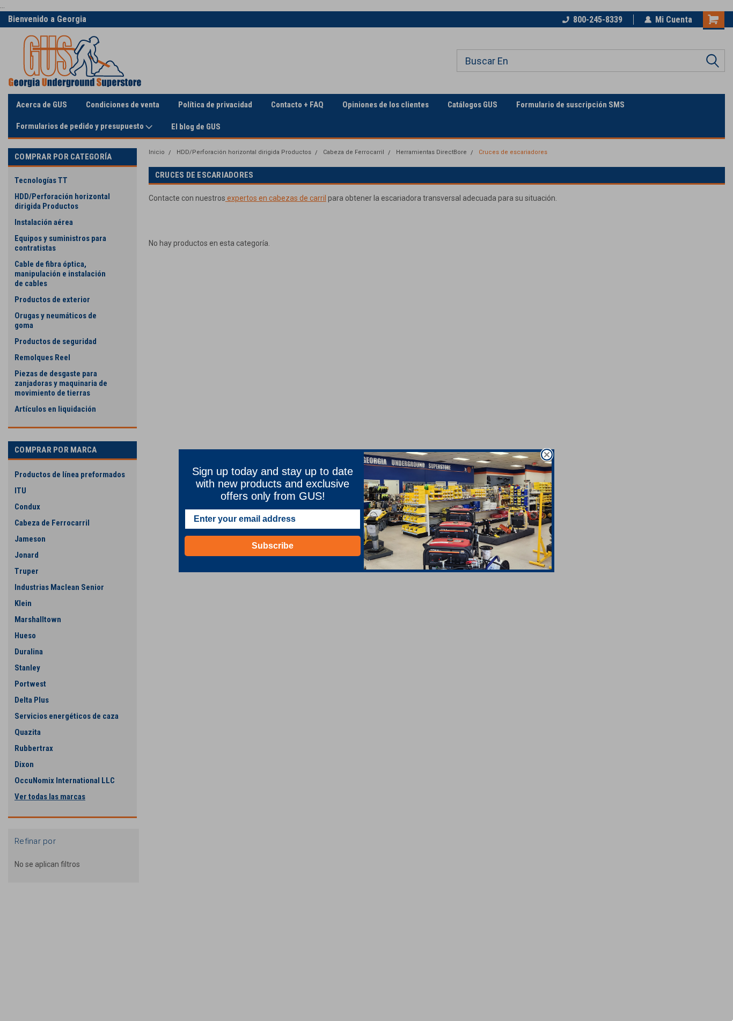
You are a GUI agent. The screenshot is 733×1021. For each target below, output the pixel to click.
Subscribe (273, 545)
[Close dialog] (546, 454)
